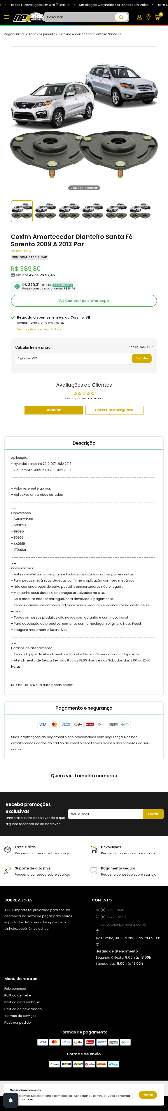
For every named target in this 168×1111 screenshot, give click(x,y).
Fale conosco (15, 988)
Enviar (153, 814)
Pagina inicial (14, 34)
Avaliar (54, 410)
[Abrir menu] (6, 17)
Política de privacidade (23, 1009)
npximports (21, 251)
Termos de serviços (20, 1015)
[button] (159, 17)
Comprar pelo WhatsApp (86, 300)
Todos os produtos (42, 34)
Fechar (148, 1095)
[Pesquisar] (121, 17)
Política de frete (17, 995)
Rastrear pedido (17, 1022)
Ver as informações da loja (39, 329)
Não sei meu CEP (141, 347)
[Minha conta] (139, 17)
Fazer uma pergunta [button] (114, 410)
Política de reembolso (22, 1002)
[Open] (10, 1100)
